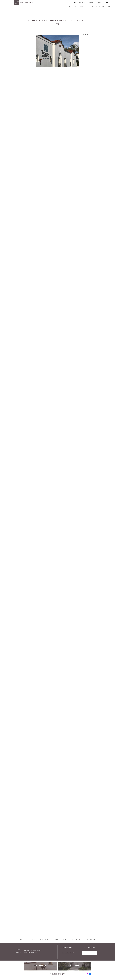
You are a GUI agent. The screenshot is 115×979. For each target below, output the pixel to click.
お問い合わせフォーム (89, 952)
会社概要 (64, 939)
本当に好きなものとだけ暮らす (33, 847)
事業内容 (21, 939)
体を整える (70, 846)
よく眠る (45, 846)
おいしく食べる (57, 846)
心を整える (82, 846)
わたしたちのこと (31, 939)
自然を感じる (51, 852)
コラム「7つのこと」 (75, 939)
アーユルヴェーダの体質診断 (89, 939)
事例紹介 (56, 939)
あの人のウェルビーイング (45, 939)
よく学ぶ (63, 852)
